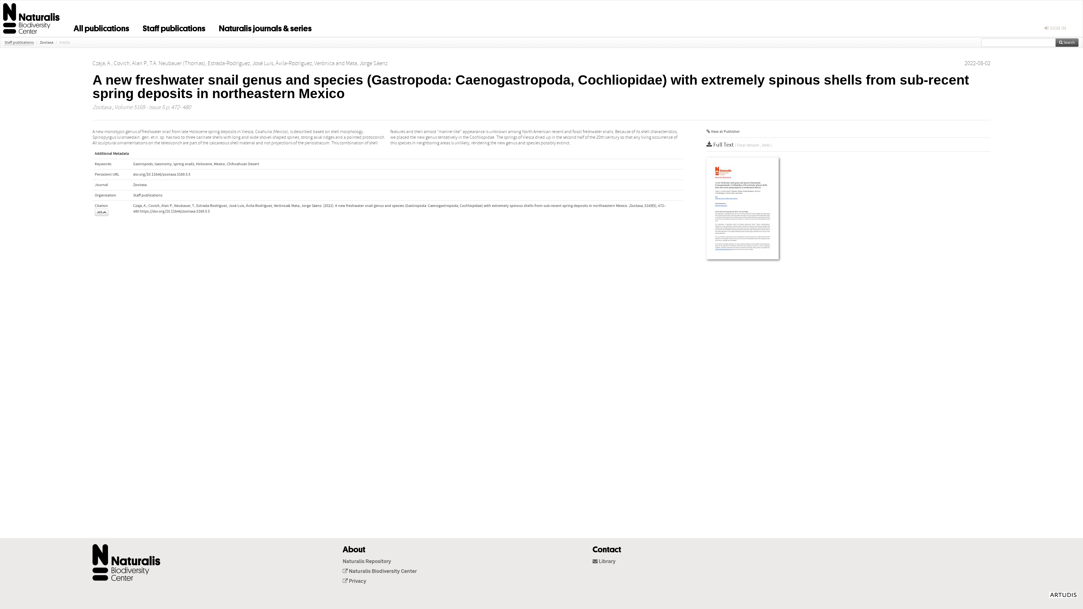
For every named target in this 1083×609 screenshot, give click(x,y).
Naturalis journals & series (265, 27)
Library (607, 561)
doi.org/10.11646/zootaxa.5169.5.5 (161, 174)
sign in (1057, 28)
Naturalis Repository (367, 561)
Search (1069, 42)
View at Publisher (725, 131)
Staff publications (174, 27)
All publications (101, 27)
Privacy (357, 581)
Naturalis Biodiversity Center (382, 571)
